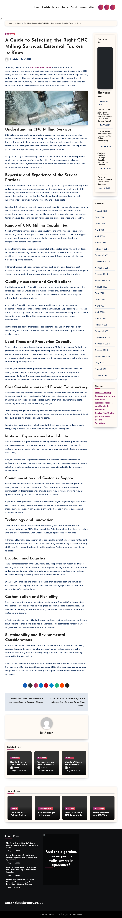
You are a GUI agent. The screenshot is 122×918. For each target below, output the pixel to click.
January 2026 (101, 255)
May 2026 (99, 230)
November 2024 (102, 344)
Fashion (56, 7)
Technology (99, 809)
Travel (65, 7)
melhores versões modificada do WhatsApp (104, 406)
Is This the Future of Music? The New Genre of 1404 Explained (104, 179)
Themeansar (76, 914)
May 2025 (99, 306)
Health (14, 809)
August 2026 (101, 211)
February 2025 (102, 325)
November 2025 (102, 268)
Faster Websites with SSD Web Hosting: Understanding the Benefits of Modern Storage (20, 882)
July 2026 (99, 217)
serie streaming (103, 392)
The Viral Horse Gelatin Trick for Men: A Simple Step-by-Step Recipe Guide (22, 845)
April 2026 (100, 236)
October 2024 (101, 350)
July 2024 (99, 363)
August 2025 (101, 287)
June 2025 (100, 299)
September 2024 (102, 356)
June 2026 (100, 224)
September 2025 (102, 280)
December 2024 (102, 337)
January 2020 (101, 375)
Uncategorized (45, 809)
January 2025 (101, 331)
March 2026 (100, 242)
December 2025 (102, 261)
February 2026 (102, 249)
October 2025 (101, 274)
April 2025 (99, 312)
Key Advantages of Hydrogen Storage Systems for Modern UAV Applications (21, 857)
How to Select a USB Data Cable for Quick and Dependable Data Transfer (21, 870)
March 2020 (100, 369)
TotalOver (100, 423)
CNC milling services (40, 67)
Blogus (65, 914)
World (73, 7)
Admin (15, 59)
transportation (86, 7)
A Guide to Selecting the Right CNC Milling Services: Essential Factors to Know (46, 46)
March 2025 (100, 318)
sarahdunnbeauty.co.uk (24, 903)
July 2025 (99, 293)
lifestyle (45, 7)
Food (37, 7)
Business (10, 34)
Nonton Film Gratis (104, 413)
